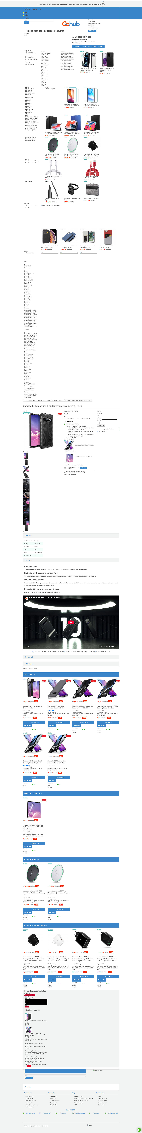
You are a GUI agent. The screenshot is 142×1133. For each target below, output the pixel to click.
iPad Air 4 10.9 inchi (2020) (31, 116)
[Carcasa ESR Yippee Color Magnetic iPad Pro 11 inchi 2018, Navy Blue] (72, 123)
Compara (25, 732)
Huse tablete (30, 57)
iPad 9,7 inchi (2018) (30, 128)
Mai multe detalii (69, 421)
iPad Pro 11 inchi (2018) (31, 127)
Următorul (25, 532)
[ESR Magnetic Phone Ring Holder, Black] (72, 189)
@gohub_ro (27, 993)
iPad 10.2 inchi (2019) (30, 121)
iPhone (42, 51)
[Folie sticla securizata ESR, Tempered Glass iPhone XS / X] (92, 95)
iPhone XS (43, 66)
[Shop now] (29, 997)
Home (25, 263)
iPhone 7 (43, 75)
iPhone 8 (43, 72)
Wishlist (25, 731)
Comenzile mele (29, 1096)
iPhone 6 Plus (44, 79)
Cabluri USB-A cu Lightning (31, 160)
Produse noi (53, 1098)
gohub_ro (27, 1005)
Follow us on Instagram (29, 995)
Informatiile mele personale (31, 1105)
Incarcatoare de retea (30, 138)
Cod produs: (67, 411)
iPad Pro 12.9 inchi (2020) (31, 118)
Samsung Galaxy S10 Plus (66, 62)
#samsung (38, 1056)
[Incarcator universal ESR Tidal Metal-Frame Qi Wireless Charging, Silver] (72, 145)
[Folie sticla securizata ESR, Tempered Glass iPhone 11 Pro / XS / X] (72, 95)
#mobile (33, 1059)
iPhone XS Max (44, 65)
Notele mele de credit (30, 1100)
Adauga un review (28, 712)
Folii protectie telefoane (32, 54)
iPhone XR (43, 68)
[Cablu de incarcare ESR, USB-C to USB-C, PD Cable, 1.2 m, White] (53, 167)
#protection (37, 1059)
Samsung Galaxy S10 (65, 63)
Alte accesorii (30, 64)
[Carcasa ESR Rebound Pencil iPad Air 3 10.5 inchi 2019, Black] (53, 123)
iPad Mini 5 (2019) (29, 124)
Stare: (65, 414)
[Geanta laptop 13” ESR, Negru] (92, 189)
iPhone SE (43, 82)
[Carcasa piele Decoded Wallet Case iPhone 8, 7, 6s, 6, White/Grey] (88, 236)
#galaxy (35, 1058)
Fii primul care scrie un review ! (30, 668)
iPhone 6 (43, 81)
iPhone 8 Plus (44, 71)
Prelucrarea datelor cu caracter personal (83, 1098)
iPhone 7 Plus (44, 73)
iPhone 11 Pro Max (45, 60)
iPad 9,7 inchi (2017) (30, 130)
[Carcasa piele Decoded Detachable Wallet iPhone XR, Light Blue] (68, 236)
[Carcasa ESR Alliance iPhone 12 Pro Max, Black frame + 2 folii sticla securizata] (88, 59)
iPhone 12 (43, 56)
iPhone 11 (43, 63)
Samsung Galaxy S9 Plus (66, 66)
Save (30, 1065)
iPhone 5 (43, 85)
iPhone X (43, 69)
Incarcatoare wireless (30, 140)
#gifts (33, 1061)
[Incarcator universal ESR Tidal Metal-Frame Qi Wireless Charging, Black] (53, 145)
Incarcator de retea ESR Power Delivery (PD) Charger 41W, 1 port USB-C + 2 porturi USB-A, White (58, 959)
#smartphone (28, 1061)
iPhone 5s (43, 84)
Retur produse (101, 1105)
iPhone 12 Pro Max (45, 53)
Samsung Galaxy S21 (65, 56)
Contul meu (27, 11)
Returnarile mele (29, 1098)
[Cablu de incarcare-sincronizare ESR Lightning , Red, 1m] (92, 167)
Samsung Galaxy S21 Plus (66, 54)
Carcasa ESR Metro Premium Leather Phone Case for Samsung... (107, 70)
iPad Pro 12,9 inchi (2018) (31, 125)
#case (36, 1061)
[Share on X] (26, 1065)
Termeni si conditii (78, 1096)
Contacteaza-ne (28, 8)
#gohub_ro (27, 1056)
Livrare (25, 17)
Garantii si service (102, 1102)
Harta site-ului (53, 1105)
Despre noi (26, 18)
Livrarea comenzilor (102, 1098)
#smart (42, 1059)
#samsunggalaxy (29, 1058)
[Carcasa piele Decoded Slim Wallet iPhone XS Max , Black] (49, 236)
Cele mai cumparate (54, 1100)
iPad (26, 115)
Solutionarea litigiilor (78, 1102)
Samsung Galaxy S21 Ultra (66, 53)
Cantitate (99, 420)
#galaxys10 (28, 1059)
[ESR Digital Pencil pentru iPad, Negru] (53, 189)
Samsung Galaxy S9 (65, 68)
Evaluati (84, 467)
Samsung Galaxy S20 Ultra (66, 57)
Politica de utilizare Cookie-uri (81, 1100)
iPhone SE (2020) (45, 59)
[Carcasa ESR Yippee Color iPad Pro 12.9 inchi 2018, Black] (92, 123)
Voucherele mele (29, 1107)
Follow (27, 1006)
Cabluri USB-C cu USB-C (31, 162)
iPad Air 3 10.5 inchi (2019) (31, 122)
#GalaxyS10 (41, 1058)
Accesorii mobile (28, 266)
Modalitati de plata (102, 1100)
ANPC (75, 1105)
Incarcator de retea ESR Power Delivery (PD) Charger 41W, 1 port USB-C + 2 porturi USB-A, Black (33, 959)
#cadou (39, 1061)
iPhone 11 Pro (44, 62)
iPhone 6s (43, 78)
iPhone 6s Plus (44, 76)
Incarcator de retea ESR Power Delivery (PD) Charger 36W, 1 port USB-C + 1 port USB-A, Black (107, 959)
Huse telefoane (31, 52)
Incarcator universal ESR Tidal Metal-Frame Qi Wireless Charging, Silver (58, 893)
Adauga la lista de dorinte (108, 429)
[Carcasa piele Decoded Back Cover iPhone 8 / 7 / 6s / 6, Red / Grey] (108, 236)
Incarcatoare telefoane (32, 59)
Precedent (25, 451)
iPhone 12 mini (44, 57)
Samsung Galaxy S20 (65, 60)
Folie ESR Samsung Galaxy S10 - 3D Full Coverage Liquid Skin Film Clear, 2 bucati (33, 827)
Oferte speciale (53, 1096)
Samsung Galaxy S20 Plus (66, 59)
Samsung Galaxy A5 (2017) (67, 69)
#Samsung (33, 1056)
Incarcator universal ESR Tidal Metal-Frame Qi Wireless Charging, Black (34, 893)
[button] (26, 251)
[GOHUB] (71, 23)
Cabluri (29, 62)
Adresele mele (28, 1102)
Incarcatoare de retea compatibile (35, 925)
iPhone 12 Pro (44, 54)
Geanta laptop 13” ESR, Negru (91, 198)
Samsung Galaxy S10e (65, 65)
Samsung (62, 51)
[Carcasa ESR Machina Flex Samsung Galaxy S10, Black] (42, 456)
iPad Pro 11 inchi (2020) (31, 119)
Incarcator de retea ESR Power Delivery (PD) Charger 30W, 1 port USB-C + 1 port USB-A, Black (82, 959)
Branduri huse (30, 253)
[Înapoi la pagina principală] (24, 400)
